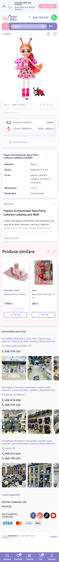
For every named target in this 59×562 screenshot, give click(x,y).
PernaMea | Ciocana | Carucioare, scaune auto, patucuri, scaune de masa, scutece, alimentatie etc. (29, 388)
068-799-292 (13, 351)
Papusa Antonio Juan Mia (15, 294)
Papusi (7, 34)
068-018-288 (13, 400)
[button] (48, 251)
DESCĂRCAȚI (47, 6)
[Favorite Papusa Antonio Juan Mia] (24, 261)
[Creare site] (53, 537)
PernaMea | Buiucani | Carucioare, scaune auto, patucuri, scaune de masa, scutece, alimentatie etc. (29, 340)
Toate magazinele (11, 494)
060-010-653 (13, 453)
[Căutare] (42, 26)
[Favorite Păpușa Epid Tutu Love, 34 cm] (52, 261)
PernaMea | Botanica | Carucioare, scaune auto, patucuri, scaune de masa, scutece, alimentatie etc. (29, 442)
